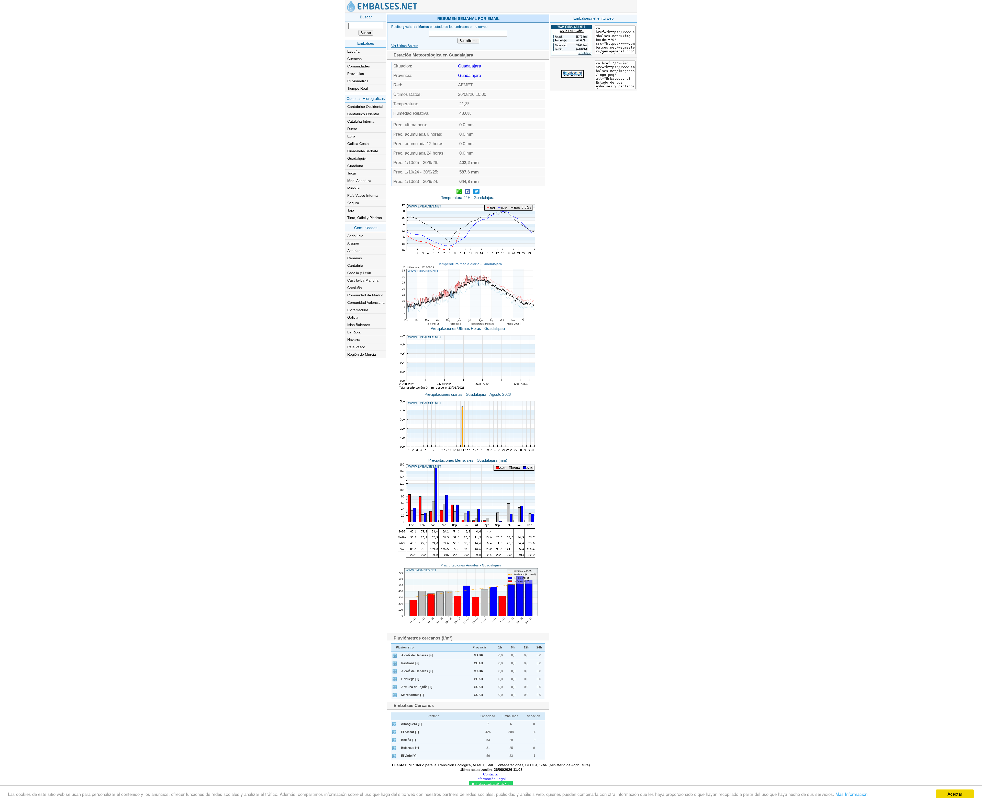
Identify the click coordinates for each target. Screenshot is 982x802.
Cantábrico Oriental (363, 114)
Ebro (351, 136)
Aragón (353, 243)
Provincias (355, 74)
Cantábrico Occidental (365, 106)
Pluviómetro (405, 647)
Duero (352, 129)
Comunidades (358, 66)
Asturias (353, 251)
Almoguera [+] (411, 724)
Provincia (479, 647)
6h (513, 647)
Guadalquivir (357, 158)
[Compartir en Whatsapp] (459, 192)
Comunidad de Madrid (365, 295)
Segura (353, 203)
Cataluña (354, 288)
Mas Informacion (851, 794)
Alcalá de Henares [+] (417, 655)
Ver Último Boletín (404, 46)
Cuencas (354, 59)
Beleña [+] (408, 740)
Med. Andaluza (359, 181)
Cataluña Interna (360, 121)
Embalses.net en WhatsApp (491, 784)
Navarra (353, 340)
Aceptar (954, 794)
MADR (478, 655)
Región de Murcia (361, 354)
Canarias (354, 258)
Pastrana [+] (410, 663)
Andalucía (355, 236)
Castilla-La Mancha (362, 280)
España (353, 51)
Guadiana (355, 166)
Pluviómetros (357, 81)
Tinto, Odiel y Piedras (364, 218)
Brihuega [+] (410, 679)
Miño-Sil (353, 188)
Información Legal (491, 779)
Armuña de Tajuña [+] (416, 687)
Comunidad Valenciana (366, 302)
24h (539, 647)
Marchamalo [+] (412, 695)
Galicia (352, 317)
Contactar (491, 774)
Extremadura (357, 310)
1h (500, 647)
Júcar (351, 173)
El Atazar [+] (410, 732)
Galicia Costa (358, 144)
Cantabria (355, 265)
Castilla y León (359, 273)
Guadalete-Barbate (362, 151)
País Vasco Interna (362, 195)
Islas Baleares (358, 325)
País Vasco (356, 347)
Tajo (350, 210)
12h (526, 647)
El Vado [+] (408, 756)
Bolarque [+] (410, 748)
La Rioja (354, 332)
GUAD (478, 663)
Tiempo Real (357, 88)
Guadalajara (469, 66)
